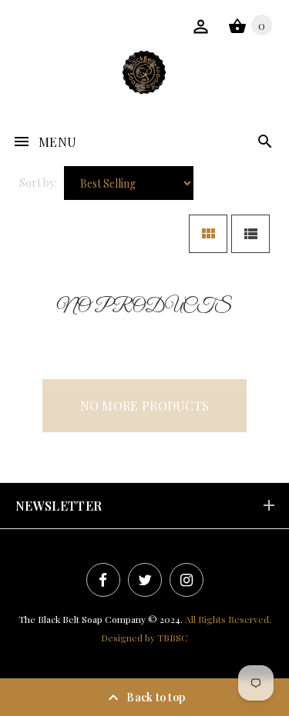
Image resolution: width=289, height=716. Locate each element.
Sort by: (38, 182)
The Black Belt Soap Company (82, 619)
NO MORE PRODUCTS (145, 406)
